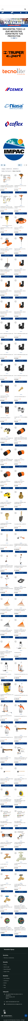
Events (5, 982)
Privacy (5, 964)
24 (19, 165)
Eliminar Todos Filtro (17, 171)
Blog (5, 985)
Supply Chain (6, 971)
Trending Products (7, 1015)
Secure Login (6, 967)
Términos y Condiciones (9, 957)
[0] (2, 12)
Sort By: (3, 171)
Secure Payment (7, 969)
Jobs (5, 987)
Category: (3, 168)
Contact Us (6, 980)
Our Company (7, 978)
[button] (1, 22)
